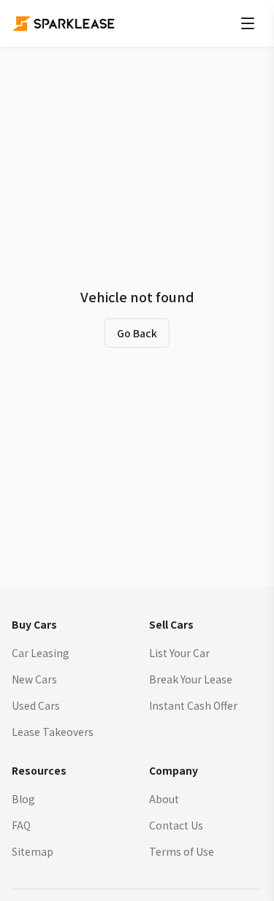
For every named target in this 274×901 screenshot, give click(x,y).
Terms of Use (181, 851)
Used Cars (36, 705)
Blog (23, 798)
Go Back (137, 333)
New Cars (34, 679)
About (164, 798)
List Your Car (179, 652)
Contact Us (176, 825)
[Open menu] (247, 23)
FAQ (21, 825)
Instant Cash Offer (193, 705)
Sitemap (32, 851)
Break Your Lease (190, 679)
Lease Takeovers (53, 731)
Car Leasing (40, 652)
